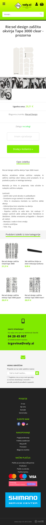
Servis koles (23, 413)
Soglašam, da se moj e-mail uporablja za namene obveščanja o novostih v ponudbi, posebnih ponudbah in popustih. (20, 379)
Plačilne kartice (23, 472)
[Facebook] (19, 424)
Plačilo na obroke (23, 469)
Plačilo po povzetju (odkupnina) (23, 463)
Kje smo (23, 407)
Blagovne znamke (23, 450)
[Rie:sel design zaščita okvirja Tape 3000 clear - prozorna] (23, 59)
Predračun (23, 466)
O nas (23, 404)
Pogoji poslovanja (23, 438)
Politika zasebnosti (23, 441)
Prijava (37, 4)
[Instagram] (23, 424)
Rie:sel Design (31, 114)
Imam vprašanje (23, 136)
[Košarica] (41, 4)
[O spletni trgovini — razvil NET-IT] (39, 521)
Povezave (23, 447)
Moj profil (23, 444)
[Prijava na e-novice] (37, 373)
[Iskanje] (41, 14)
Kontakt (23, 410)
